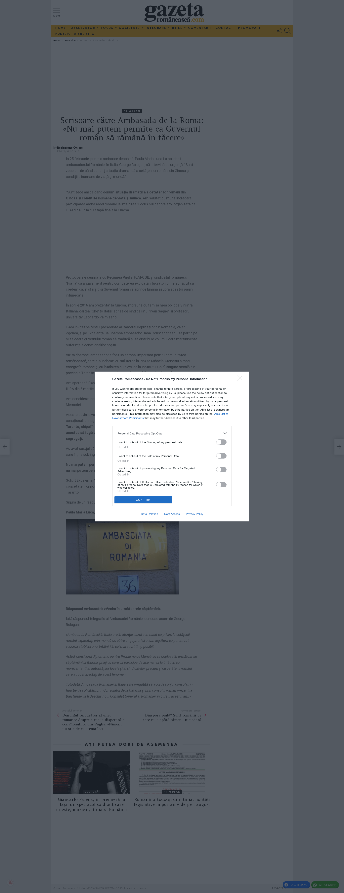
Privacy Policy (194, 513)
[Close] (241, 379)
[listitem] (172, 433)
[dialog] (172, 446)
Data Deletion (149, 513)
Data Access (172, 513)
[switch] (221, 442)
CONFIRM (143, 499)
